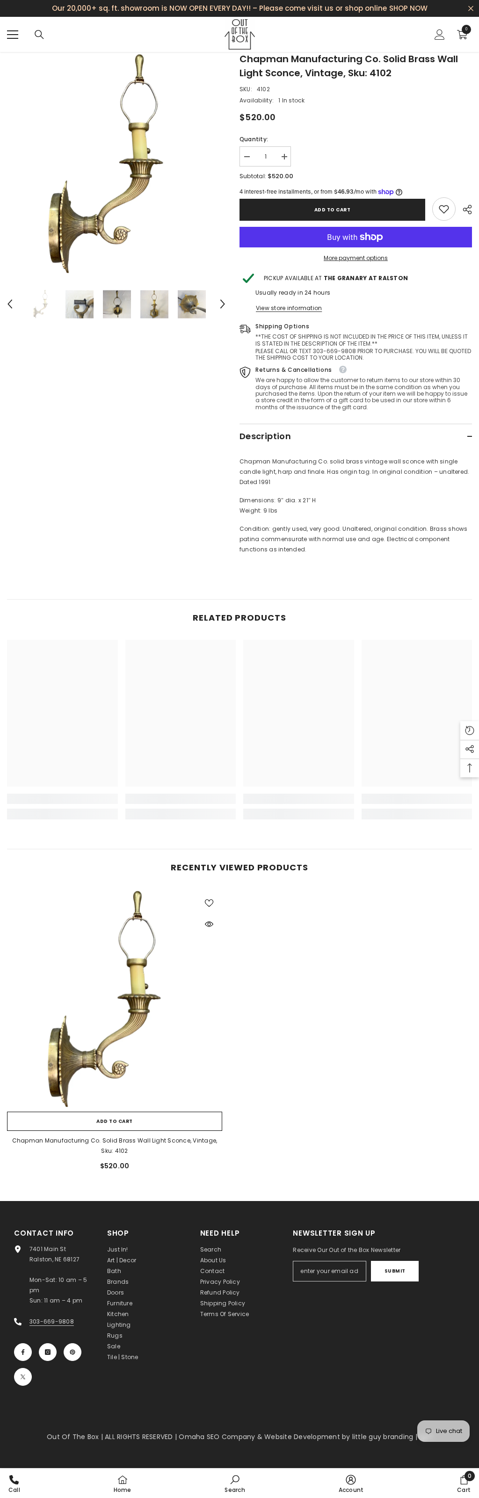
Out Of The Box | (76, 1436)
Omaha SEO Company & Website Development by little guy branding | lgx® (305, 1436)
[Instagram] (48, 1352)
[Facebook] (23, 1352)
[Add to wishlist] (209, 902)
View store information (289, 308)
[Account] (440, 34)
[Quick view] (209, 924)
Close (470, 8)
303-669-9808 (51, 1321)
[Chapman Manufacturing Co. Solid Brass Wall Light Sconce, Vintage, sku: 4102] (114, 998)
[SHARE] (464, 209)
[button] (10, 304)
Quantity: (254, 139)
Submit (395, 1270)
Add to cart (332, 209)
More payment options (356, 258)
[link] (444, 209)
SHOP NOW (408, 8)
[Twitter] (23, 1377)
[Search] (39, 34)
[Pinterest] (72, 1352)
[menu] (12, 34)
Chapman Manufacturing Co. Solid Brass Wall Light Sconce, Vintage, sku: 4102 (115, 1145)
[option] (116, 163)
